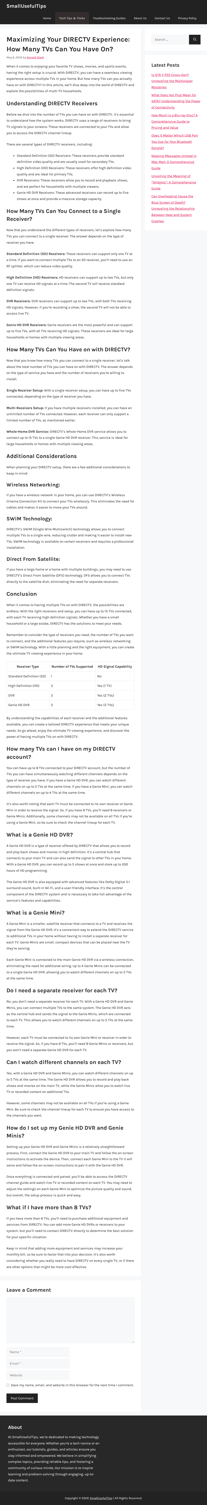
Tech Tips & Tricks (72, 18)
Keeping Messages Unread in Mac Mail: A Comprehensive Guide (173, 162)
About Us (140, 18)
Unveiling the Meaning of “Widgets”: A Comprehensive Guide (173, 182)
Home (47, 18)
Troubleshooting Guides (109, 18)
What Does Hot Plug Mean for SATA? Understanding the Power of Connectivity (175, 101)
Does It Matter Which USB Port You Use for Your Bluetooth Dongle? (174, 141)
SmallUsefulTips (26, 6)
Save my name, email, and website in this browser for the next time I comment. (72, 1385)
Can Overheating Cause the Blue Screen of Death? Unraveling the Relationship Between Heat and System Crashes (173, 208)
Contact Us (162, 18)
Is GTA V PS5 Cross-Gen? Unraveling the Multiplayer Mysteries (172, 81)
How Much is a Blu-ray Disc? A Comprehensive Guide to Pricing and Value (174, 121)
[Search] (195, 39)
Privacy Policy (187, 18)
